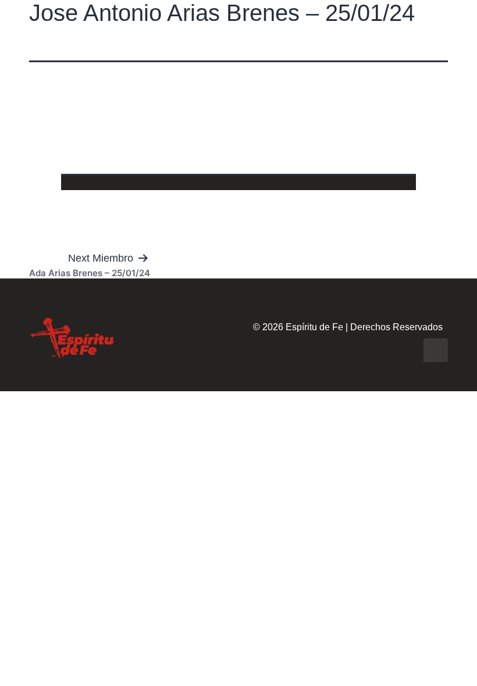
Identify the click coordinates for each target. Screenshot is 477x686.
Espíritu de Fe (314, 327)
